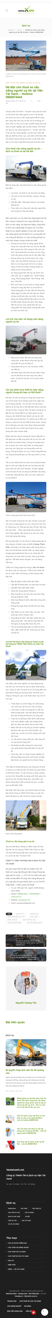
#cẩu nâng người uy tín (16, 916)
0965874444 (23, 894)
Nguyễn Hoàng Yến (12, 101)
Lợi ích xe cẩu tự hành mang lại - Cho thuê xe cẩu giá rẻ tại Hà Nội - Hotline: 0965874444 (23, 957)
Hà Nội (27, 1216)
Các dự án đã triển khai (17, 1243)
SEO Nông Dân (34, 1294)
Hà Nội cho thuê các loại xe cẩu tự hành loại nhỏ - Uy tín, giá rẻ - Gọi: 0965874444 (27, 943)
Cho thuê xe (36, 1208)
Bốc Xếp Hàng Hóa (15, 1311)
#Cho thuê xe (12, 919)
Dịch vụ (19, 30)
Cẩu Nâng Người (14, 1306)
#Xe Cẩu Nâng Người (34, 922)
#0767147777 (20, 914)
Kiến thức (12, 1265)
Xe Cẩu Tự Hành (13, 1224)
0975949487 (35, 894)
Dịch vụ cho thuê (14, 1216)
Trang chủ (11, 30)
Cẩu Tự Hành (29, 1212)
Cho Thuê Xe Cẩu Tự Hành (30, 1301)
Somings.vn (19, 1296)
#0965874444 (34, 914)
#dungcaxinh (22, 1294)
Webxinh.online (11, 1294)
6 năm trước (22, 101)
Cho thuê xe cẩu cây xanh (18, 1256)
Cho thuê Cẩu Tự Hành (27, 936)
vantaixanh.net (24, 900)
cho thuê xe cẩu (14, 1212)
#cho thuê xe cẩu (29, 919)
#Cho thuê (34, 916)
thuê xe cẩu (12, 1220)
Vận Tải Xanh (10, 1091)
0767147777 (16, 897)
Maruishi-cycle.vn (30, 1296)
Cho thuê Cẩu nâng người (19, 83)
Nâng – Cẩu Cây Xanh (16, 1269)
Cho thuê (24, 1208)
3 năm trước (18, 1091)
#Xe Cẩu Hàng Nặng (14, 922)
